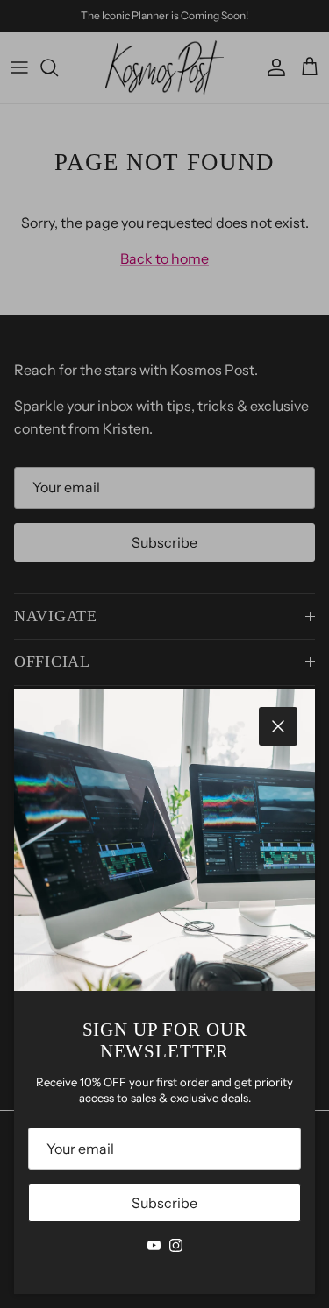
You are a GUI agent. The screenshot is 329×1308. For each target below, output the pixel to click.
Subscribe (164, 1203)
